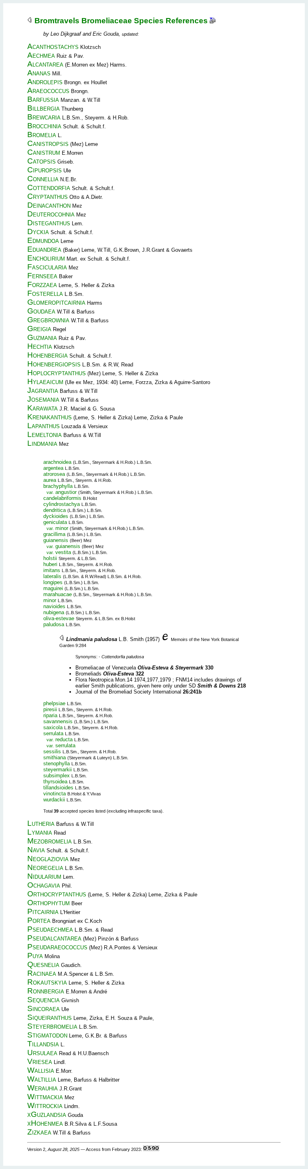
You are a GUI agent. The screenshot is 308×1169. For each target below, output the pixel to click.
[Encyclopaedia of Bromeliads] (165, 639)
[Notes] (212, 20)
